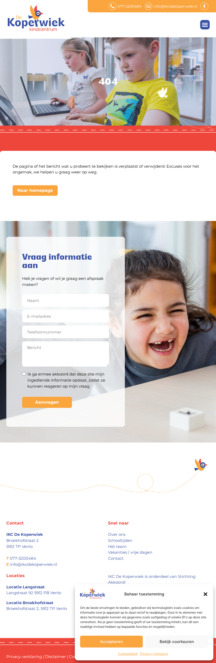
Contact (116, 558)
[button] (205, 594)
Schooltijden (120, 540)
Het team (117, 546)
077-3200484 (23, 558)
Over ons (116, 534)
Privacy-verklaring (154, 654)
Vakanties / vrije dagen (130, 552)
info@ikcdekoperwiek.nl (33, 564)
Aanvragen (47, 402)
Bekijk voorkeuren (177, 641)
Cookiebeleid (128, 654)
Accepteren (111, 641)
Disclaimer (55, 656)
